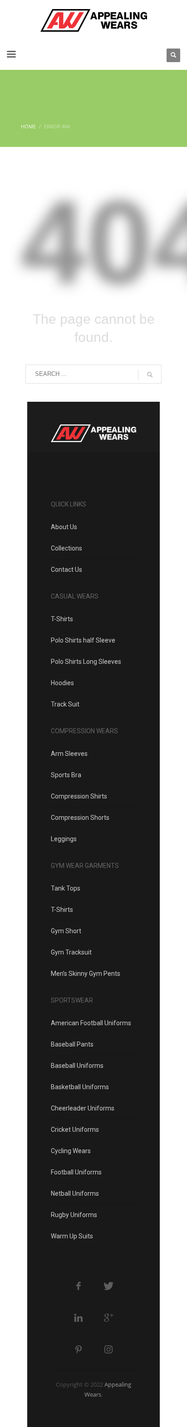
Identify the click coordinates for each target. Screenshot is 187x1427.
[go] (150, 374)
